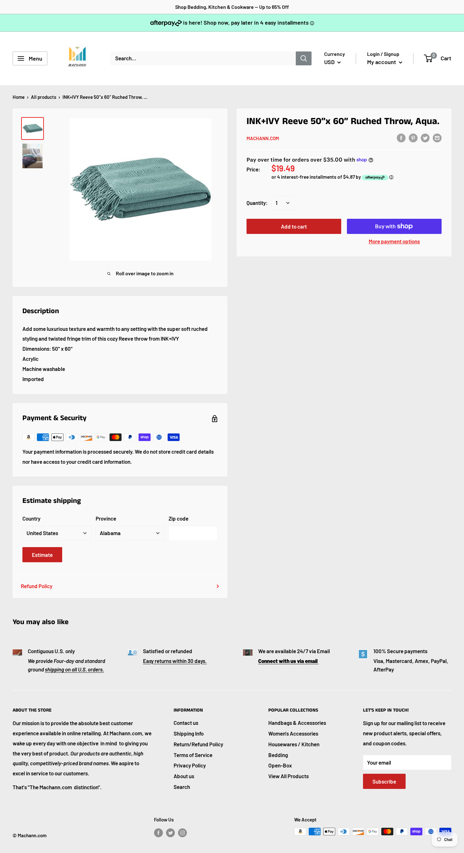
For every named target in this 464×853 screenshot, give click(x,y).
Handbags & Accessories (297, 722)
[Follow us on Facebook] (158, 832)
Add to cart (294, 226)
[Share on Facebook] (401, 138)
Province (106, 518)
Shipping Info (189, 733)
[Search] (304, 58)
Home (19, 97)
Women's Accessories (293, 733)
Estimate (42, 555)
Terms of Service (193, 755)
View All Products (288, 776)
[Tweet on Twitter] (425, 138)
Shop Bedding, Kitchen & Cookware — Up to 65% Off (232, 7)
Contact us (186, 722)
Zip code (178, 518)
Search (182, 787)
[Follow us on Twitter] (170, 832)
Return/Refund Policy (198, 744)
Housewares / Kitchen (293, 744)
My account (382, 61)
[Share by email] (437, 138)
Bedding (278, 755)
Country (31, 518)
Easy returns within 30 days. (175, 661)
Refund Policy (36, 586)
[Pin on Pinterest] (413, 138)
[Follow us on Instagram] (182, 832)
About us (184, 776)
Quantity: (257, 203)
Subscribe (384, 781)
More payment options (394, 241)
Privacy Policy (190, 765)
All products (43, 97)
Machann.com (263, 138)
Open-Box (280, 765)
